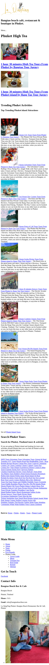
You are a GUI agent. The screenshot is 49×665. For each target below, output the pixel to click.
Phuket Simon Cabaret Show (30, 486)
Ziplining (38, 504)
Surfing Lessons (22, 500)
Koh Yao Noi (24, 478)
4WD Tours (5, 459)
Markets (23, 480)
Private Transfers (11, 490)
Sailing (33, 492)
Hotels (22, 513)
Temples (11, 502)
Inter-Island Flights (13, 476)
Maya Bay (30, 480)
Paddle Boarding (11, 484)
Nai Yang (9, 482)
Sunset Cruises (10, 500)
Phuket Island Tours (13, 432)
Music (12, 558)
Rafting (9, 492)
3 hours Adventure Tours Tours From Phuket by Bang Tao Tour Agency (23, 166)
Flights (16, 513)
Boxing (10, 463)
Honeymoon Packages (29, 474)
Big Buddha (30, 461)
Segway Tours (11, 494)
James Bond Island (27, 476)
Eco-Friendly (10, 552)
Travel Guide (14, 556)
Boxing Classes (18, 463)
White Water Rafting (17, 504)
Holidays (17, 474)
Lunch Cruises (14, 480)
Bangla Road (21, 461)
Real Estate (14, 563)
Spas (17, 498)
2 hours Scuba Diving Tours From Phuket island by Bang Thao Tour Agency (22, 260)
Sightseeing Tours (16, 496)
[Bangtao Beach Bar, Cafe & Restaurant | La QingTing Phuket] (15, 15)
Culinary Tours (33, 465)
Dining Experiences (21, 468)
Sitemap (13, 567)
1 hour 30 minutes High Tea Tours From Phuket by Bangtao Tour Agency (24, 66)
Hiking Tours (9, 474)
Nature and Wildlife (20, 482)
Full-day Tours (21, 472)
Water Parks (34, 502)
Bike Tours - (40, 461)
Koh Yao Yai (33, 478)
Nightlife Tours (33, 482)
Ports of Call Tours (15, 488)
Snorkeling (10, 498)
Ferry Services (22, 470)
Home (10, 513)
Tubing (27, 502)
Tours (28, 513)
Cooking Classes (21, 465)
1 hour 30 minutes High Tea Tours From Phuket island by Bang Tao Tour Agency (24, 93)
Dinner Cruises (34, 468)
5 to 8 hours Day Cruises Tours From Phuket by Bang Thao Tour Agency (23, 198)
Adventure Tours (16, 459)
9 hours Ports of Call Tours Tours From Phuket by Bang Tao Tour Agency (24, 227)
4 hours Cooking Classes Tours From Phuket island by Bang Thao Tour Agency (23, 320)
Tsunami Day (15, 560)
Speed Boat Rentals (26, 498)
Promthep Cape (24, 490)
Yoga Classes (30, 504)
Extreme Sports (11, 470)
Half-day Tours (32, 472)
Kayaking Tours (13, 478)
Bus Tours (28, 463)
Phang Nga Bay (24, 484)
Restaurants (26, 492)
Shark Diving (22, 494)
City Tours (11, 465)
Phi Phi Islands (35, 484)
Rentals (12, 565)
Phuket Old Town (13, 486)
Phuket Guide (37, 513)
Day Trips (10, 468)
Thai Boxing (19, 502)
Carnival (35, 463)
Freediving (11, 472)
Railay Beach (17, 492)
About (7, 546)
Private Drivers (27, 488)
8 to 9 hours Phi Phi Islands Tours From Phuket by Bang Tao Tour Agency (24, 350)
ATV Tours (12, 461)
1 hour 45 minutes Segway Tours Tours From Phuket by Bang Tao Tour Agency (24, 290)
